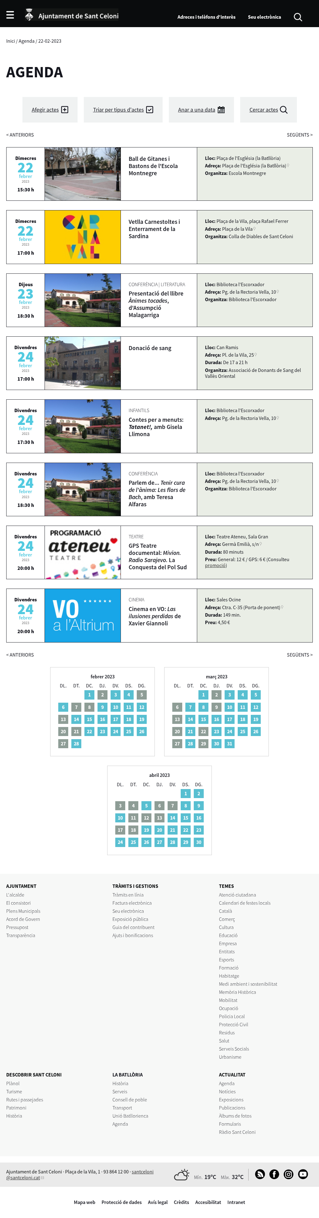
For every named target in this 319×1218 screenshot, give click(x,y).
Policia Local (232, 1016)
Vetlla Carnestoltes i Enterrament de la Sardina (154, 229)
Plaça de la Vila (237, 229)
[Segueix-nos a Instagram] (287, 1177)
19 (141, 719)
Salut (224, 1040)
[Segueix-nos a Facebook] (272, 1177)
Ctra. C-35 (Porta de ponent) (251, 607)
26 (141, 731)
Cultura (226, 927)
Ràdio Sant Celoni (237, 1132)
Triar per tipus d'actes (118, 109)
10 (115, 707)
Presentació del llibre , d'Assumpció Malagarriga (156, 304)
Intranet (236, 1202)
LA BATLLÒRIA (127, 1074)
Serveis (119, 1091)
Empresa (228, 943)
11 (128, 707)
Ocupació (228, 1008)
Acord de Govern (23, 919)
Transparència (20, 935)
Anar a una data (196, 109)
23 (102, 731)
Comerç (227, 919)
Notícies (227, 1091)
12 (141, 707)
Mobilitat (228, 1000)
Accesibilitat (208, 1202)
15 (89, 719)
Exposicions (231, 1099)
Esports (226, 959)
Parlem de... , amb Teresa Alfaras (157, 493)
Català (225, 911)
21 (190, 731)
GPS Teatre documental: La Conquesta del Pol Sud (158, 556)
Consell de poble (129, 1099)
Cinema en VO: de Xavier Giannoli (155, 616)
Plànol (13, 1083)
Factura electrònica (132, 903)
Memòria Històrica (237, 992)
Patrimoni (16, 1108)
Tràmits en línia (128, 895)
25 (128, 731)
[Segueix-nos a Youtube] (301, 1177)
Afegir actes (45, 109)
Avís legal (158, 1202)
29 (185, 842)
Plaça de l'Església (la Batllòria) (254, 165)
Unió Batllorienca (130, 1116)
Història (14, 1116)
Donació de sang (150, 348)
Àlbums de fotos (235, 1116)
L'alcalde (15, 895)
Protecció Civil (233, 1024)
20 (159, 830)
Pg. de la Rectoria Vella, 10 (249, 292)
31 (229, 743)
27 (159, 842)
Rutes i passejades (24, 1099)
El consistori (18, 903)
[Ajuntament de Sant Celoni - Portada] (71, 13)
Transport (122, 1108)
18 (128, 719)
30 (216, 743)
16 (102, 719)
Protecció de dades (122, 1202)
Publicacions (232, 1108)
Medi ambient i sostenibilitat (248, 984)
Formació (229, 968)
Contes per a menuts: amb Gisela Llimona (156, 427)
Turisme (14, 1091)
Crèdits (181, 1202)
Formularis (230, 1124)
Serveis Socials (234, 1049)
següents (300, 135)
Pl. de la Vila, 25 (238, 355)
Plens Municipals (23, 911)
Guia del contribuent (133, 927)
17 (115, 719)
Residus (227, 1032)
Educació (228, 935)
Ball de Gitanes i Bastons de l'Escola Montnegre (153, 166)
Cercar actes (264, 109)
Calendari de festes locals (244, 903)
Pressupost (17, 927)
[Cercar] (297, 16)
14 (76, 719)
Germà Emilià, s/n (240, 544)
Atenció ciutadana (237, 895)
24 (115, 731)
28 (76, 743)
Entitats (227, 951)
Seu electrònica (264, 17)
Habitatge (229, 976)
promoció (215, 565)
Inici (10, 41)
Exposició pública (130, 919)
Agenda (27, 41)
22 (89, 731)
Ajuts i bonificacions (132, 935)
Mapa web (84, 1202)
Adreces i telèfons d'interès (207, 17)
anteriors (20, 135)
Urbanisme (230, 1057)
